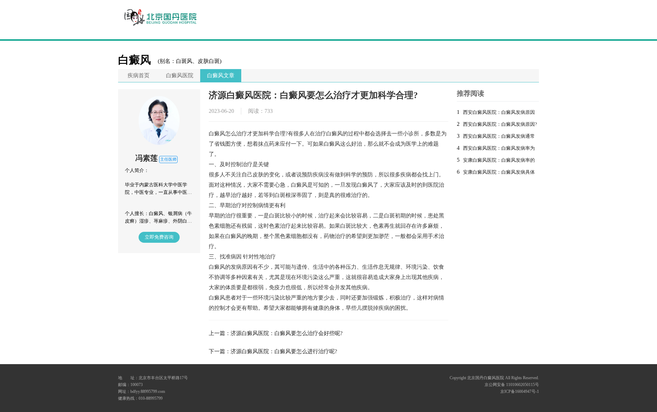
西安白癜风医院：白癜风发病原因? (500, 124)
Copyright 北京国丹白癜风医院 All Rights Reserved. (494, 377)
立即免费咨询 (159, 237)
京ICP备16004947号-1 (519, 391)
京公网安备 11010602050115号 (512, 384)
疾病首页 (139, 75)
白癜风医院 (179, 75)
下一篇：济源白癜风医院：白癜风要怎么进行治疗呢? (273, 351)
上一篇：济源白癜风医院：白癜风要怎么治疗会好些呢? (276, 333)
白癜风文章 (220, 75)
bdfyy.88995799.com (147, 391)
